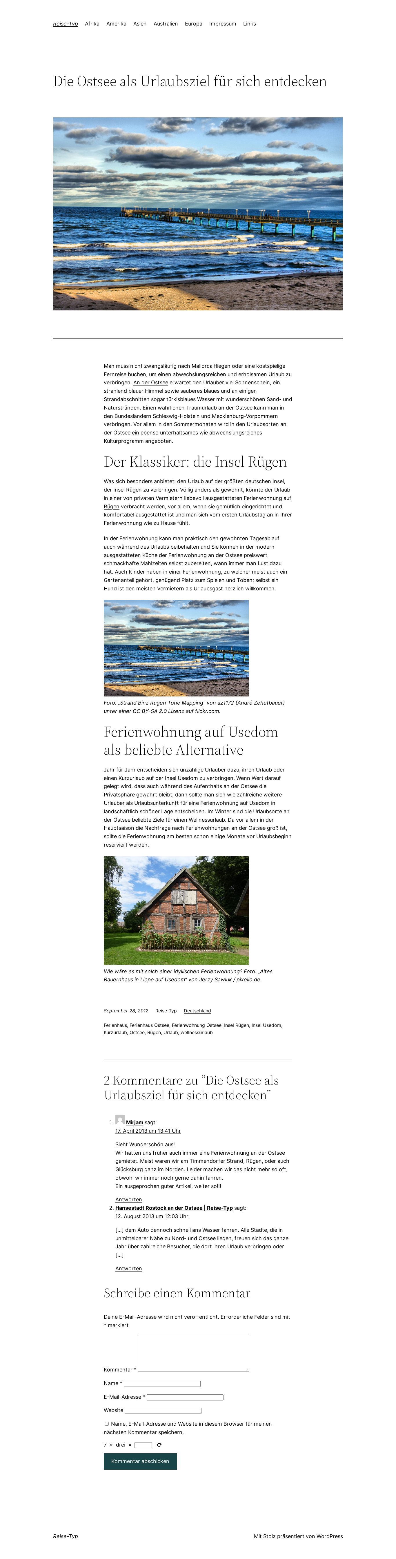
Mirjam (134, 1122)
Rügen (154, 1032)
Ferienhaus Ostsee (149, 1025)
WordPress (330, 1536)
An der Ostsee (150, 382)
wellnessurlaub (197, 1032)
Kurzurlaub (115, 1032)
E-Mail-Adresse (124, 1397)
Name (113, 1383)
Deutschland (197, 1011)
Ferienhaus (115, 1025)
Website (113, 1410)
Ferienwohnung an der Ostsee (205, 555)
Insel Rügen (236, 1025)
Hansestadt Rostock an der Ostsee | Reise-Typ (174, 1208)
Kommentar (120, 1370)
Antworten (128, 1199)
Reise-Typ (65, 24)
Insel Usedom (266, 1025)
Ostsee (137, 1032)
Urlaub (171, 1032)
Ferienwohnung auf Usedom (235, 803)
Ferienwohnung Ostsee (196, 1025)
